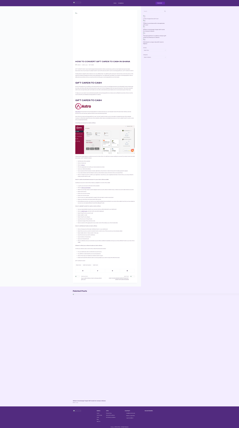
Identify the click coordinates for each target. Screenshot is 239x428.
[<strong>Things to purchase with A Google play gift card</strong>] (144, 21)
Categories (145, 54)
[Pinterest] (112, 270)
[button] (160, 3)
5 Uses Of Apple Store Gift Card (151, 18)
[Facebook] (82, 270)
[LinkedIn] (127, 270)
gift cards (91, 64)
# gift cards (95, 265)
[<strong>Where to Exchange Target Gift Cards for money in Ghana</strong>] (144, 27)
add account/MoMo (85, 187)
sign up (83, 165)
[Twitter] (97, 270)
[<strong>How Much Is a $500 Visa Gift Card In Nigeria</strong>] (144, 40)
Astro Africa (77, 111)
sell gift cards (84, 211)
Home (115, 3)
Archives (145, 47)
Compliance (121, 3)
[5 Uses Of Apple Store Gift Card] (144, 16)
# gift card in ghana (87, 265)
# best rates (78, 265)
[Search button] (165, 11)
